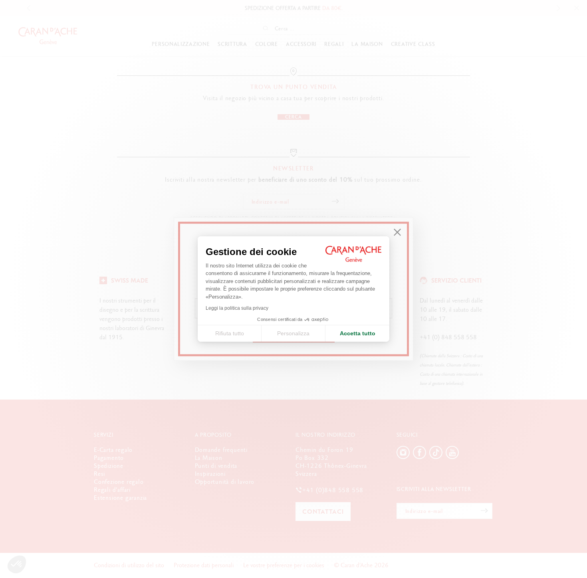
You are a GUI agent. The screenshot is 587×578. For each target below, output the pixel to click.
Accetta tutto (357, 333)
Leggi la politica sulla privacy (237, 308)
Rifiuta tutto (229, 333)
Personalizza (293, 333)
